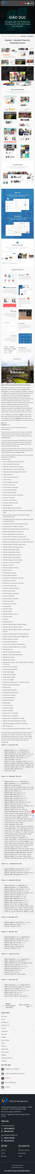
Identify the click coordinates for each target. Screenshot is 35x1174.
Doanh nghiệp (5, 1040)
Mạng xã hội (4, 1049)
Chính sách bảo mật (17, 1165)
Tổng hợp (4, 1061)
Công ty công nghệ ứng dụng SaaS (15, 1073)
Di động (3, 1037)
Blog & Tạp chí (5, 1025)
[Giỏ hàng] (29, 3)
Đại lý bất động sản (10, 1082)
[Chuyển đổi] (33, 1019)
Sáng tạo (3, 1055)
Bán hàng (4, 1016)
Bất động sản (5, 1022)
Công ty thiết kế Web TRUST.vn (22, 1171)
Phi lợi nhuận (5, 1052)
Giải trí (3, 1043)
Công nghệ (4, 1031)
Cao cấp (3, 1028)
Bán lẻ (3, 1019)
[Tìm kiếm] (25, 3)
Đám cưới (4, 1034)
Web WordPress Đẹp (14, 36)
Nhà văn (7, 1078)
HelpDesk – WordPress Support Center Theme (10, 1005)
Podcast (7, 1087)
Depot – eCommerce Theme (24, 1005)
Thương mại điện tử (7, 1058)
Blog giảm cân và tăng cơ (12, 1069)
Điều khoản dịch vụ (17, 1167)
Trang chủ (4, 36)
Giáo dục (3, 1046)
